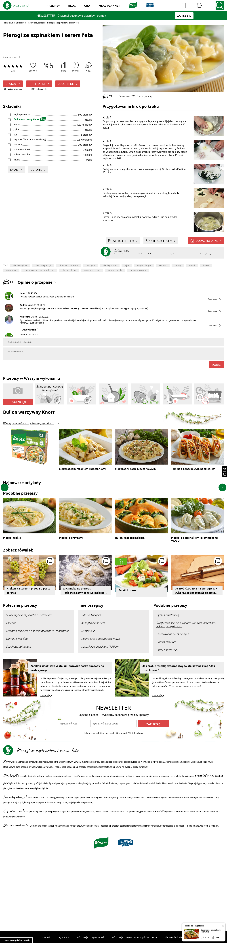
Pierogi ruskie (12, 537)
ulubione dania (69, 270)
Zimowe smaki (115, 270)
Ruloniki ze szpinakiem (130, 537)
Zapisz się (153, 724)
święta (206, 265)
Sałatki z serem (128, 590)
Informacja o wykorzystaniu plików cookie (134, 937)
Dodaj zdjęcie (18, 402)
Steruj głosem (161, 240)
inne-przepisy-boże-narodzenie (39, 270)
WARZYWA (90, 265)
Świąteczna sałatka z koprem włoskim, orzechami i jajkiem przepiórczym (186, 624)
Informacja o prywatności (90, 937)
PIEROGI (178, 265)
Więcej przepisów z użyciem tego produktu (28, 423)
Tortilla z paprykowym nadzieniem (193, 468)
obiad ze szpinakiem (68, 265)
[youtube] (224, 469)
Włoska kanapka (91, 615)
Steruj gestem (123, 240)
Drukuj (11, 83)
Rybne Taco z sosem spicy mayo (100, 638)
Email (14, 169)
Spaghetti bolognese (18, 646)
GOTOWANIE (11, 270)
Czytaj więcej (46, 695)
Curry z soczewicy (167, 649)
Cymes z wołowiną (167, 615)
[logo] (16, 5)
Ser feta (162, 265)
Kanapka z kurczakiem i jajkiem (99, 646)
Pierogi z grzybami (71, 537)
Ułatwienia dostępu (175, 937)
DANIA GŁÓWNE (109, 265)
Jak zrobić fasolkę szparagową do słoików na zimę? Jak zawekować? (178, 668)
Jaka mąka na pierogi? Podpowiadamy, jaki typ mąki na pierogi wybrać (84, 591)
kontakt (46, 937)
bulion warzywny (138, 270)
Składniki (20, 22)
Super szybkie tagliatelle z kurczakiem (29, 615)
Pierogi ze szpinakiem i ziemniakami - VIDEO (195, 539)
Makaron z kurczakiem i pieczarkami (82, 468)
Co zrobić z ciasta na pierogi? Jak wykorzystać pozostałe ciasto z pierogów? (196, 591)
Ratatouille (88, 630)
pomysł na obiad (92, 270)
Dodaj (216, 364)
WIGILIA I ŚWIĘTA (144, 265)
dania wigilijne (20, 265)
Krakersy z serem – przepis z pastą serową (28, 590)
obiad (192, 265)
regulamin (63, 937)
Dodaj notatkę (207, 240)
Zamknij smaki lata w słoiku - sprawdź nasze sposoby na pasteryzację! (67, 668)
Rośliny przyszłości (36, 22)
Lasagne (11, 622)
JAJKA (127, 265)
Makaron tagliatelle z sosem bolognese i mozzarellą (37, 630)
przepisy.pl (14, 57)
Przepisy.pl (8, 22)
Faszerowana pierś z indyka (172, 634)
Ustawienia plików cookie (16, 940)
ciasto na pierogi (43, 265)
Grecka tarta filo (166, 641)
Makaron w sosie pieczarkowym (135, 468)
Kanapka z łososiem (93, 622)
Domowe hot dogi (17, 638)
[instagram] (224, 474)
